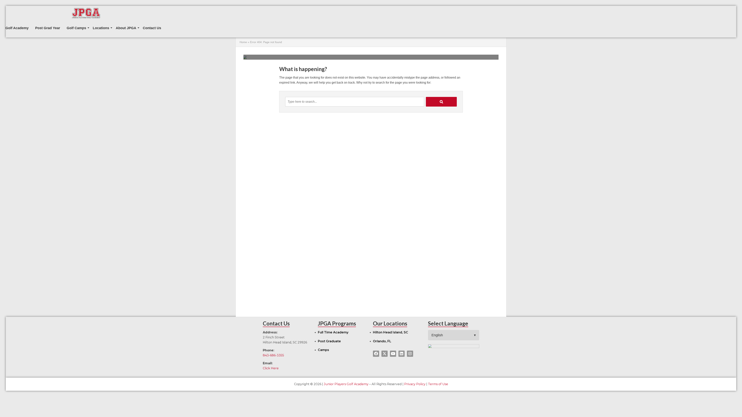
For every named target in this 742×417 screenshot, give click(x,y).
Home (243, 42)
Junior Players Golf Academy (346, 384)
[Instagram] (410, 354)
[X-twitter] (384, 354)
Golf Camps (76, 28)
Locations (101, 28)
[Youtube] (393, 354)
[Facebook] (376, 354)
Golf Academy (17, 28)
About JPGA (126, 28)
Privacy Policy (414, 384)
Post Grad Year (47, 28)
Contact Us (152, 28)
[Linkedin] (401, 354)
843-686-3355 (273, 355)
